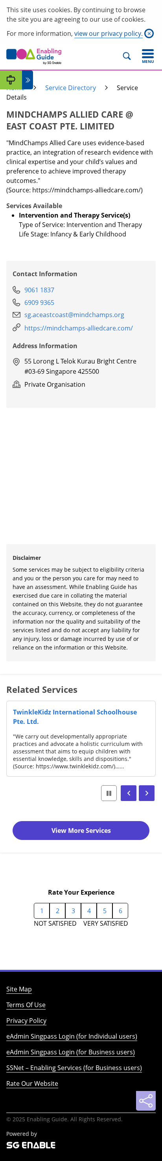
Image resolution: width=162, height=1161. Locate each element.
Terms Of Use (26, 1004)
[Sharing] (146, 1101)
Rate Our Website (32, 1083)
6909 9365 (39, 302)
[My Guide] (11, 79)
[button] (128, 793)
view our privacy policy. (108, 33)
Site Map (19, 989)
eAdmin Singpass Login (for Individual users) (71, 1036)
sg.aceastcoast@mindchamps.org (74, 314)
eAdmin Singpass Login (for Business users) (70, 1052)
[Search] (130, 56)
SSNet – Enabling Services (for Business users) (74, 1067)
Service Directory (70, 87)
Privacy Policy (26, 1020)
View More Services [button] (81, 830)
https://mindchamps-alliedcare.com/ (78, 328)
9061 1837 (39, 290)
